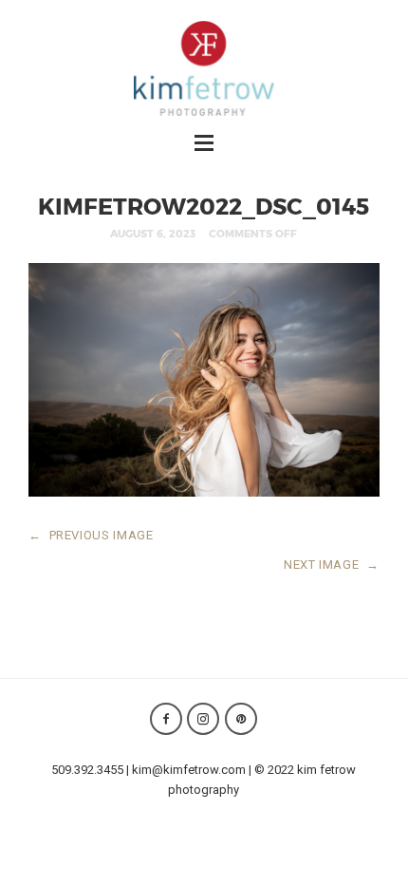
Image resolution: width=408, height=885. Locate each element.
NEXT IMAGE (332, 564)
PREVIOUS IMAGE (91, 535)
